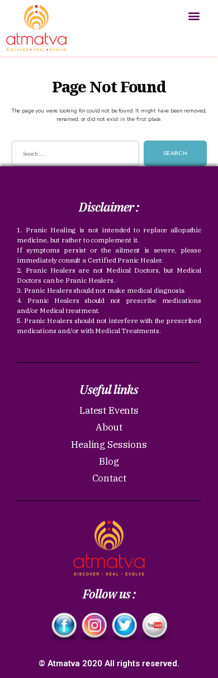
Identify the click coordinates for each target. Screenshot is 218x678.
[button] (193, 16)
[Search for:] (73, 156)
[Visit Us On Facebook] (64, 627)
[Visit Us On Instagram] (94, 627)
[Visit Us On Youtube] (154, 627)
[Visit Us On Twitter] (124, 627)
